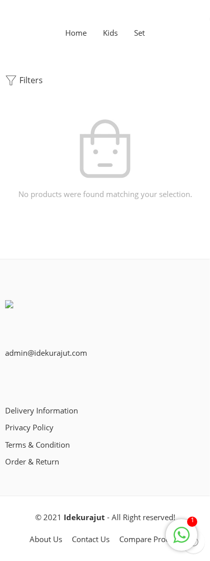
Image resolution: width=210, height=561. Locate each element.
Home (76, 33)
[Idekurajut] (18, 312)
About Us (46, 539)
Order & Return (32, 462)
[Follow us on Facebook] (8, 377)
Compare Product (150, 539)
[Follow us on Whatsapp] (57, 377)
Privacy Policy (29, 427)
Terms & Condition (37, 445)
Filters (30, 80)
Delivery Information (41, 411)
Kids (110, 33)
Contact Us (91, 539)
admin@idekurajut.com (46, 353)
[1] (181, 540)
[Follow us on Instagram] (41, 377)
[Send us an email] (24, 377)
